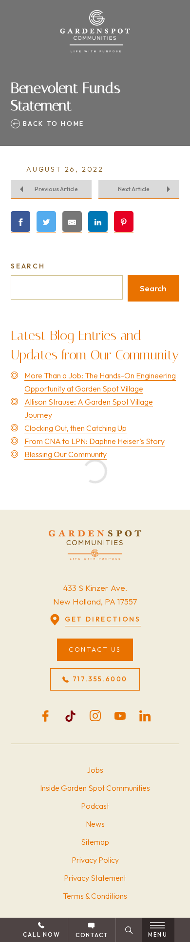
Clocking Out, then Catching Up (75, 428)
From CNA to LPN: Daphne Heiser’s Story (94, 441)
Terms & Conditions (95, 896)
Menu (158, 934)
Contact (92, 935)
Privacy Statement (95, 878)
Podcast (95, 806)
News (95, 824)
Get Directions (103, 619)
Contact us (95, 649)
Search (28, 266)
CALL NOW (41, 934)
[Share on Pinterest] (123, 221)
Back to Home (52, 123)
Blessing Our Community (65, 454)
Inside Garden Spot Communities (95, 788)
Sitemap (95, 842)
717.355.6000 (100, 679)
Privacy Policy (95, 860)
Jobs (95, 770)
